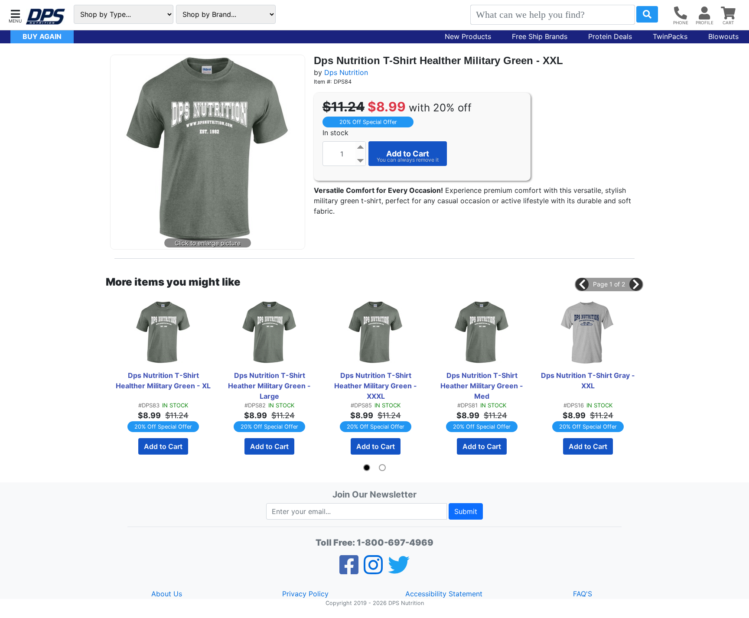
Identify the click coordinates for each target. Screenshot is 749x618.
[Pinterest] (373, 570)
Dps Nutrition (346, 72)
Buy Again (42, 36)
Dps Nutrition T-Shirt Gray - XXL (589, 380)
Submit (465, 511)
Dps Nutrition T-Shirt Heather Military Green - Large (270, 385)
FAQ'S (582, 593)
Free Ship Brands (539, 36)
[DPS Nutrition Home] (45, 17)
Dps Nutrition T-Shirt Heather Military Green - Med (482, 385)
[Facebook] (349, 570)
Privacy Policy (305, 593)
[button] (15, 15)
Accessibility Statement (443, 593)
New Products (468, 36)
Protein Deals (610, 36)
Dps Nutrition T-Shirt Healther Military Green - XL (163, 380)
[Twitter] (398, 570)
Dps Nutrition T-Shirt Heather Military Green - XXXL (376, 385)
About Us (166, 593)
